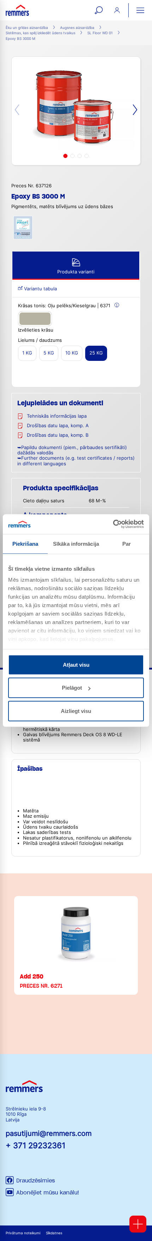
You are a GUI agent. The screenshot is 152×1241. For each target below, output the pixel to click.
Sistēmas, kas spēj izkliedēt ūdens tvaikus (40, 33)
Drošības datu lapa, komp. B (57, 435)
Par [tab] (126, 543)
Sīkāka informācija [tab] (76, 543)
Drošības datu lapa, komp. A (58, 425)
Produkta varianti (75, 271)
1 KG (27, 353)
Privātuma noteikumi (23, 1233)
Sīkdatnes (54, 1233)
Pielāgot (72, 688)
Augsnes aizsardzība (77, 28)
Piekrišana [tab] (25, 543)
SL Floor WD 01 (100, 33)
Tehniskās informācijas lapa (57, 416)
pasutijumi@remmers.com (49, 1133)
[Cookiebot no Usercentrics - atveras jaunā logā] (113, 524)
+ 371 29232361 (35, 1145)
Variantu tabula (40, 288)
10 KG (71, 353)
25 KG (96, 353)
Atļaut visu (76, 664)
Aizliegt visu (76, 711)
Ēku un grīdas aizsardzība (27, 28)
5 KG (48, 353)
